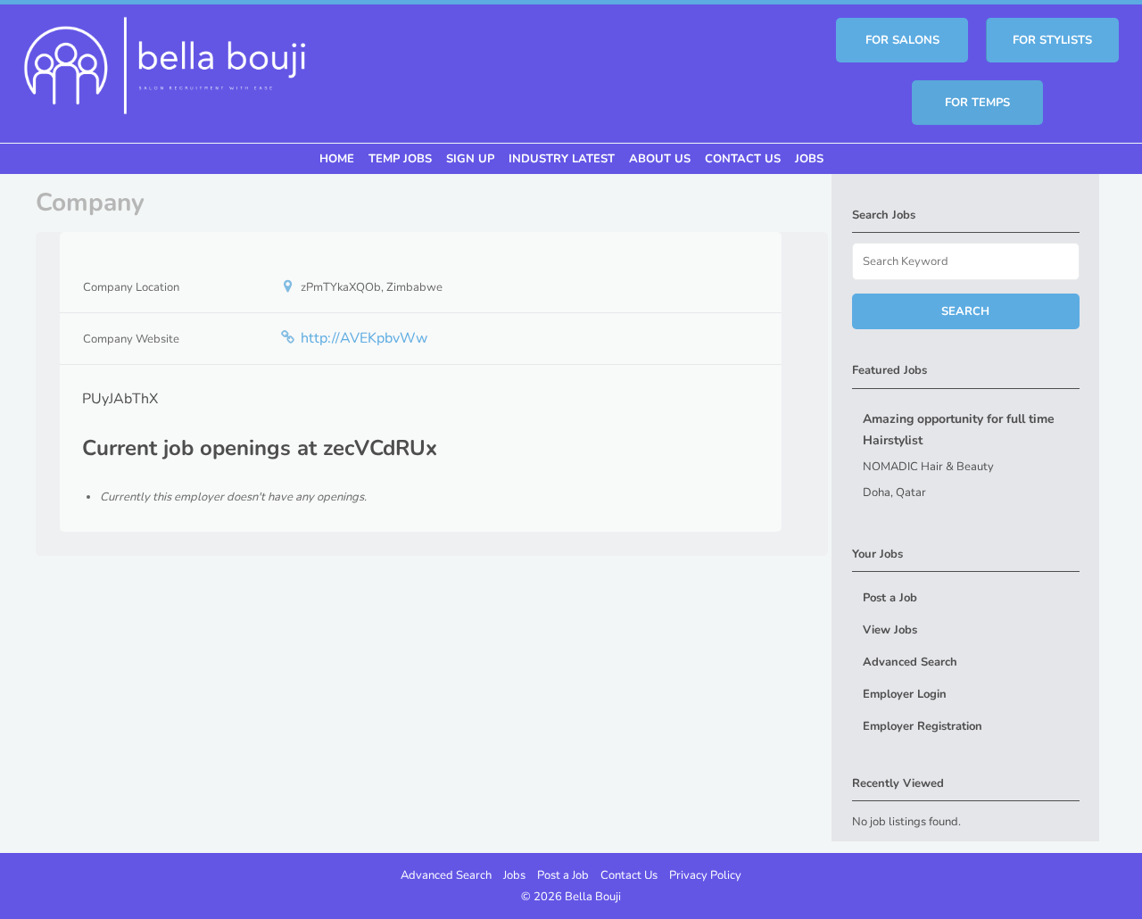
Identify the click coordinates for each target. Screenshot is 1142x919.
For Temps (977, 103)
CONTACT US (743, 159)
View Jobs (890, 630)
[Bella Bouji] (164, 63)
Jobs (514, 875)
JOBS (809, 159)
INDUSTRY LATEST (562, 159)
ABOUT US (660, 159)
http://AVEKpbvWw (364, 338)
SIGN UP (470, 159)
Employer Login (905, 694)
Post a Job (890, 598)
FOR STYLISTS (1052, 40)
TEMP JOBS (400, 159)
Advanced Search (910, 662)
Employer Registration (922, 726)
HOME (336, 159)
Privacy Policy (705, 875)
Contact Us (629, 875)
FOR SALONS (902, 40)
